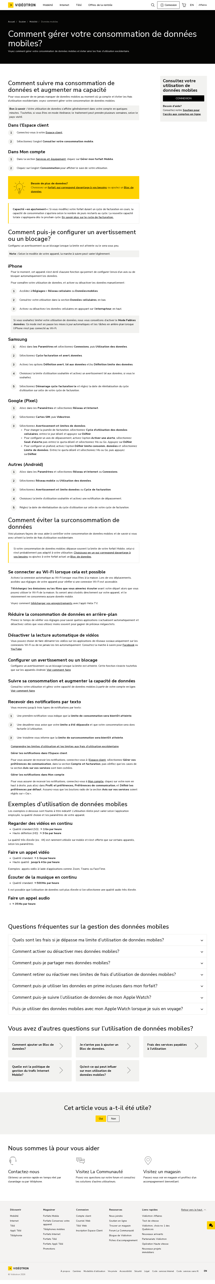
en (205, 1271)
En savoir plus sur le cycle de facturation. (88, 217)
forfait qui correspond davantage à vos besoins (77, 187)
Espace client (54, 132)
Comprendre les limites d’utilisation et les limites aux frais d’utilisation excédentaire (65, 746)
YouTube (16, 649)
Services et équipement (51, 159)
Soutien (22, 21)
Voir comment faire (59, 670)
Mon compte (96, 781)
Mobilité (33, 21)
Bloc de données (80, 557)
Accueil (11, 21)
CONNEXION (183, 98)
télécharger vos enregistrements (51, 603)
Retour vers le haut (192, 1210)
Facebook (128, 645)
